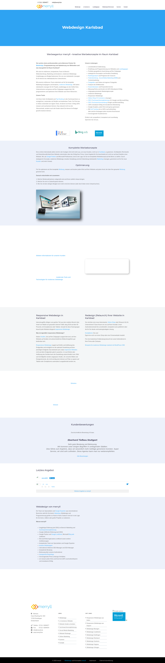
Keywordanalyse (93, 87)
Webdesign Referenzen (108, 7)
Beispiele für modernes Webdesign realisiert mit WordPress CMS (105, 345)
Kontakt (126, 7)
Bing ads (71, 534)
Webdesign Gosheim (93, 641)
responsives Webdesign (62, 329)
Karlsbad (102, 152)
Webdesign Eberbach (93, 638)
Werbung (61, 169)
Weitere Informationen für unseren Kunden (50, 255)
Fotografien (91, 82)
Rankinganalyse (93, 75)
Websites (73, 383)
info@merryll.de (38, 630)
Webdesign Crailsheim (93, 632)
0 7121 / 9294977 (43, 2)
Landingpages (96, 7)
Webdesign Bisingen (93, 629)
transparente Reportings (46, 554)
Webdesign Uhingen (93, 647)
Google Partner (51, 156)
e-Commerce (86, 7)
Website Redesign (65, 633)
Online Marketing (64, 636)
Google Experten (60, 511)
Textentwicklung (93, 78)
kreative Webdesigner (46, 545)
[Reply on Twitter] (42, 487)
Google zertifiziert (56, 534)
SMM (115, 78)
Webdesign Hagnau (93, 644)
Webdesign (77, 7)
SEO (89, 100)
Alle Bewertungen (82, 456)
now (47, 484)
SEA (89, 102)
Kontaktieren (89, 333)
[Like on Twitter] (49, 487)
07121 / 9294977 (43, 625)
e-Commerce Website (66, 621)
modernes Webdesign (66, 84)
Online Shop (92, 98)
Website (55, 405)
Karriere (119, 7)
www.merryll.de (38, 632)
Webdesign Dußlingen (93, 635)
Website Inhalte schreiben (67, 624)
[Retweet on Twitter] (46, 487)
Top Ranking (60, 99)
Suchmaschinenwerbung (99, 102)
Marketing (100, 159)
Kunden (38, 161)
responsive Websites (70, 349)
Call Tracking (94, 109)
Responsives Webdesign (43, 345)
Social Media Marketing (106, 78)
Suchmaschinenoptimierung (100, 100)
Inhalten (43, 336)
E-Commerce (101, 98)
